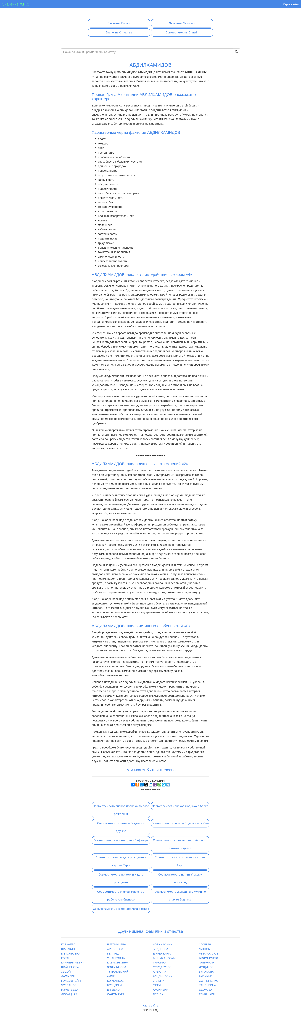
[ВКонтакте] (133, 784)
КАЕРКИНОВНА (117, 962)
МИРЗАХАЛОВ (208, 953)
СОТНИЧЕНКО (208, 980)
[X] (146, 784)
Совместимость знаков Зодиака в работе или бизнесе (121, 895)
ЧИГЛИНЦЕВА (116, 944)
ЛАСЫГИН (68, 976)
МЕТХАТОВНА (70, 953)
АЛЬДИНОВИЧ (162, 976)
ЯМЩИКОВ (206, 967)
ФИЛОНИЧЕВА (209, 958)
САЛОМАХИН (116, 994)
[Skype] (164, 784)
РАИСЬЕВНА (207, 985)
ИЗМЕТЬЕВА (69, 989)
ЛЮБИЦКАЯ (69, 994)
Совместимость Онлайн (182, 32)
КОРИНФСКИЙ (162, 944)
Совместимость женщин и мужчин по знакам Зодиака (180, 895)
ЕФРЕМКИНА (162, 953)
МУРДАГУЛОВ (162, 967)
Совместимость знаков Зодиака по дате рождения (121, 810)
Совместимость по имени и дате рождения (120, 878)
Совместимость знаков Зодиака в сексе (121, 909)
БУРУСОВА (206, 971)
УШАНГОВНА (116, 958)
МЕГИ (157, 985)
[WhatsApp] (159, 784)
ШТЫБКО (113, 989)
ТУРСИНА (159, 962)
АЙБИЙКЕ (205, 976)
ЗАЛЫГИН (159, 980)
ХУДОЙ (66, 971)
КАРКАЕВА (68, 944)
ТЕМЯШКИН (207, 994)
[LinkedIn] (150, 784)
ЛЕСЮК (158, 994)
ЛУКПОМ (205, 949)
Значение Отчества (119, 32)
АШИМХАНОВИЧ (164, 958)
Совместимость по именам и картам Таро (180, 861)
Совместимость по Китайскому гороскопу (180, 878)
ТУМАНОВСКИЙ (117, 971)
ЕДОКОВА (205, 989)
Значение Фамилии (182, 23)
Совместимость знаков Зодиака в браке (180, 806)
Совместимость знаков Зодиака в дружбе (121, 827)
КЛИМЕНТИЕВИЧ (72, 962)
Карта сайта (291, 4)
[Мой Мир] (142, 784)
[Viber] (155, 784)
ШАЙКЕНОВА (70, 967)
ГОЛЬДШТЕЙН (71, 980)
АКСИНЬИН (160, 989)
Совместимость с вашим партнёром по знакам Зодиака (180, 844)
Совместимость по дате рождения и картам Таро (121, 861)
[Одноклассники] (137, 784)
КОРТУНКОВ (115, 980)
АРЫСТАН (159, 971)
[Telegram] (168, 784)
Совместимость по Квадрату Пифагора (120, 840)
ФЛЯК (111, 976)
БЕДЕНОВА (160, 949)
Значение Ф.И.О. (16, 4)
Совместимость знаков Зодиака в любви (180, 823)
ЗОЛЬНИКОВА (116, 967)
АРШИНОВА (115, 949)
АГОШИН (205, 944)
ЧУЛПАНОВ (69, 985)
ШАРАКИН (68, 949)
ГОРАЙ (65, 958)
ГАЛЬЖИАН (206, 962)
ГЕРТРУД (113, 953)
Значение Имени (119, 23)
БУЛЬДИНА (114, 985)
